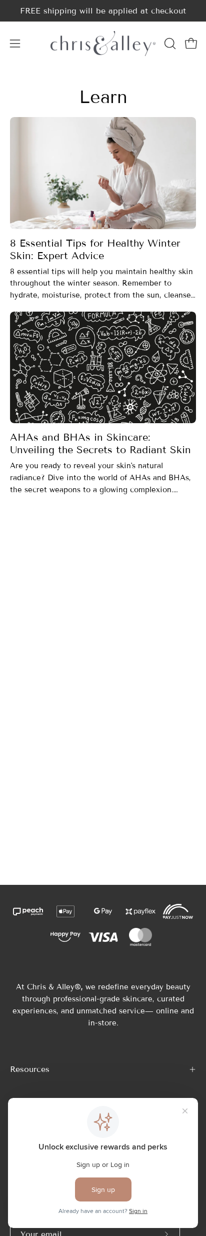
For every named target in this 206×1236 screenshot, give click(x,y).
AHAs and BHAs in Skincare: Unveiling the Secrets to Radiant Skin (100, 443)
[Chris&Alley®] (103, 43)
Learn (103, 97)
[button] (169, 44)
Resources (30, 1069)
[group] (103, 11)
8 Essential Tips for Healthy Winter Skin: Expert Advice (95, 249)
